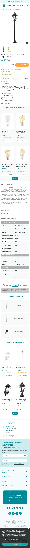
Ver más (15, 178)
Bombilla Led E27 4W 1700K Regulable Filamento (7, 165)
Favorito (16, 78)
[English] (22, 5)
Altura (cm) (6, 100)
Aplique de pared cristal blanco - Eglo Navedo (7, 367)
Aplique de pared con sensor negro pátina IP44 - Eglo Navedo (7, 400)
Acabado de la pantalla (7, 238)
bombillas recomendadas (19, 197)
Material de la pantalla (7, 235)
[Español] (20, 5)
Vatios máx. (7, 95)
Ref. (2, 82)
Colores (4, 232)
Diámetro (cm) (7, 97)
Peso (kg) (4, 277)
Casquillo (6, 93)
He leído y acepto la (13, 464)
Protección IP (5, 261)
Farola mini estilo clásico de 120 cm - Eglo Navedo (21, 367)
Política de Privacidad (19, 464)
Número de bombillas (7, 248)
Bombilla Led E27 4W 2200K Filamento (21, 132)
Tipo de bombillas (6, 245)
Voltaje (3, 264)
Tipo (3, 225)
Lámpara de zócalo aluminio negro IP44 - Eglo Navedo (21, 400)
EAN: (2, 83)
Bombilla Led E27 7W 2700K (7, 132)
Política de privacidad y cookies (10, 539)
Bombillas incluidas (6, 251)
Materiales (4, 229)
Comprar (23, 64)
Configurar (5, 541)
